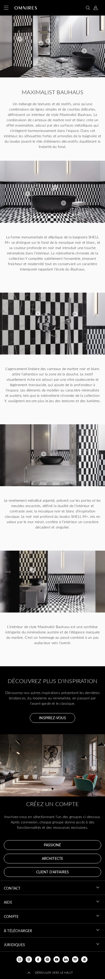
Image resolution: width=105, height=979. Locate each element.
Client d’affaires (52, 871)
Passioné (52, 844)
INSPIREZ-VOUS (52, 717)
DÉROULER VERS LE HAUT (54, 972)
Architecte (52, 858)
